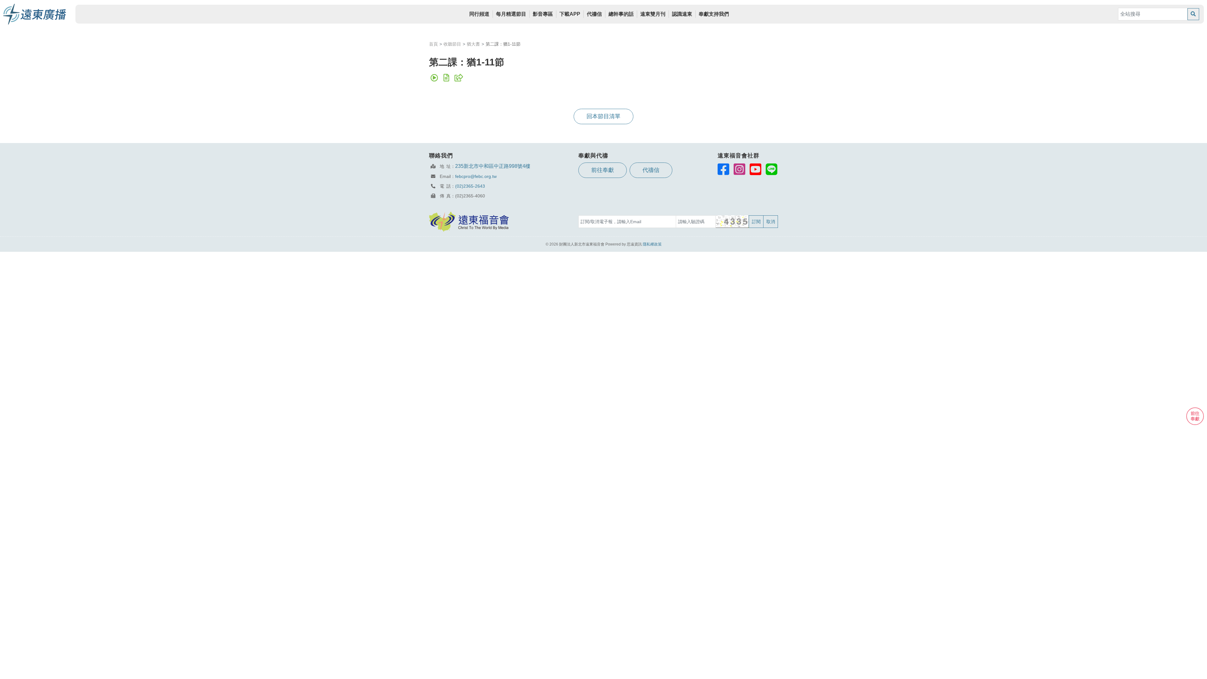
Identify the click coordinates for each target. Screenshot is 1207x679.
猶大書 (473, 44)
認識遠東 (682, 14)
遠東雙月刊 (652, 14)
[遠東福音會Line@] (771, 169)
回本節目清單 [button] (603, 116)
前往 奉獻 (1195, 416)
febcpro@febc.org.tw (476, 176)
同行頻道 (479, 14)
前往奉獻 (602, 170)
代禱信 (594, 14)
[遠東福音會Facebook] (723, 169)
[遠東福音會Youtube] (755, 169)
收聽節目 (452, 44)
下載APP (569, 14)
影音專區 (543, 14)
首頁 (433, 44)
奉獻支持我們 (714, 14)
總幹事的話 (621, 14)
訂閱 (756, 221)
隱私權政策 (652, 244)
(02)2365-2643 (470, 186)
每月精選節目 (511, 14)
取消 (770, 221)
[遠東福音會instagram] (739, 169)
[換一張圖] (732, 221)
